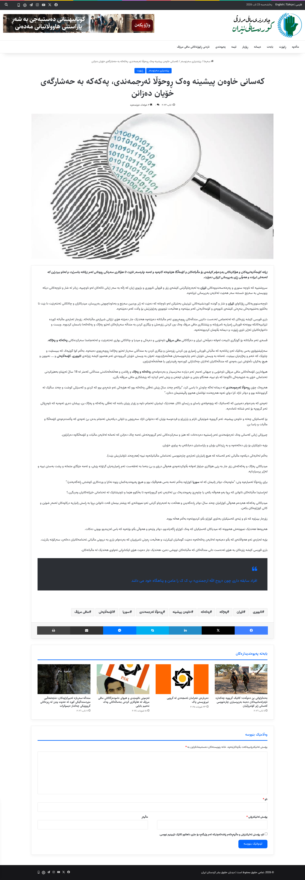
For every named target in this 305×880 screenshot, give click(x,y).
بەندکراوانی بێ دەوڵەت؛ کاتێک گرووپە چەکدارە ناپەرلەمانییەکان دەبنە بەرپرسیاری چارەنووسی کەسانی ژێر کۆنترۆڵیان (241, 702)
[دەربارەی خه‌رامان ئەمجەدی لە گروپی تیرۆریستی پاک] (182, 679)
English (279, 5)
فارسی (299, 5)
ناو (265, 799)
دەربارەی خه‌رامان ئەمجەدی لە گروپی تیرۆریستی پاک (188, 700)
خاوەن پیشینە (182, 612)
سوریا (126, 612)
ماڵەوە (295, 47)
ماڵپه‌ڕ (145, 817)
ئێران (240, 612)
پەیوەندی (220, 47)
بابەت (270, 47)
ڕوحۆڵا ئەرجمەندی (151, 612)
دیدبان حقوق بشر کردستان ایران (218, 872)
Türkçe (290, 5)
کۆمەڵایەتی (106, 612)
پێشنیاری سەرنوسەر (191, 61)
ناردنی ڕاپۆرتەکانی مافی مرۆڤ (193, 47)
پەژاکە (223, 612)
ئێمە (233, 47)
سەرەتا (207, 61)
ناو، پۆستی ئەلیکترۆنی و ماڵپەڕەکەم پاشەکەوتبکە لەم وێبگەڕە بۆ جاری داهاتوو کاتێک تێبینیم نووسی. (211, 835)
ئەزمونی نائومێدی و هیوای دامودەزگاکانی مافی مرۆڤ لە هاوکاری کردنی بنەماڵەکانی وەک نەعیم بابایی (123, 702)
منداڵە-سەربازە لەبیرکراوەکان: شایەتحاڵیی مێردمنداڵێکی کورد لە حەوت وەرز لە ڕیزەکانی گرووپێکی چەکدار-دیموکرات (65, 702)
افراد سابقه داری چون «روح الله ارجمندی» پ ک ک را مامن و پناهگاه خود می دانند (194, 581)
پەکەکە (205, 612)
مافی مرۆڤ (81, 612)
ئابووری (257, 612)
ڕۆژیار (245, 47)
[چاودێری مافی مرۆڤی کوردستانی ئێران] (267, 25)
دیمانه (257, 47)
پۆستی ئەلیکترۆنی (256, 817)
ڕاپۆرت (282, 47)
